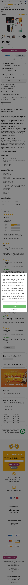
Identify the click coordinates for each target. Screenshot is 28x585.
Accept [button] (14, 306)
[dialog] (14, 292)
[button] (14, 309)
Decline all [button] (14, 302)
